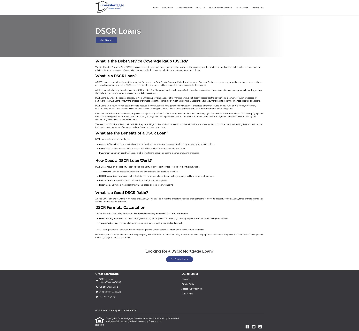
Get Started (106, 40)
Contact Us (258, 7)
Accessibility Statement (191, 289)
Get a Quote (242, 7)
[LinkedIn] (253, 327)
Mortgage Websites (115, 321)
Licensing (185, 279)
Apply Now (167, 7)
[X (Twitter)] (260, 327)
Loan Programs (184, 7)
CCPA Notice (187, 294)
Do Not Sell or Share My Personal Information (115, 310)
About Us (200, 7)
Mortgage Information (220, 7)
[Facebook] (247, 327)
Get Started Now (179, 259)
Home (155, 7)
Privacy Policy (187, 284)
